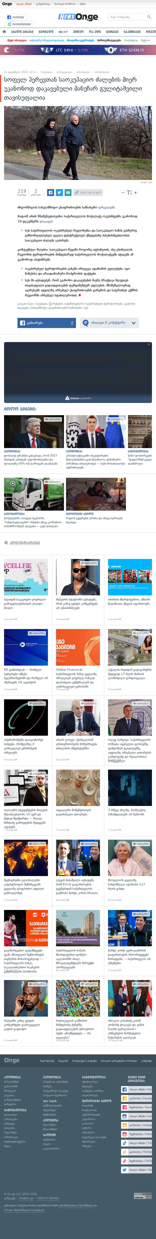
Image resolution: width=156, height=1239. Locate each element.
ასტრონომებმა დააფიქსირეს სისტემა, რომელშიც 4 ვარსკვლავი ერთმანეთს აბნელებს (26, 730)
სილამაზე (87, 1105)
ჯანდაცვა (9, 1123)
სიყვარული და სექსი (94, 1137)
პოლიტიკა (131, 40)
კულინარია (88, 1119)
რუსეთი (57, 303)
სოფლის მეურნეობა (55, 1095)
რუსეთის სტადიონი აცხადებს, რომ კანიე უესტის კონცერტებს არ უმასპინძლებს (78, 590)
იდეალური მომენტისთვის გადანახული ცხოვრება (78, 801)
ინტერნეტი (49, 1110)
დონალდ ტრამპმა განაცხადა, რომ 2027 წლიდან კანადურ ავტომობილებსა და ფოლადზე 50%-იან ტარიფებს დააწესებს (33, 440)
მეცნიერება (49, 1114)
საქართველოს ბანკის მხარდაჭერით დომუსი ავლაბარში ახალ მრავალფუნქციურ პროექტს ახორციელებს (78, 941)
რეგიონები (10, 1132)
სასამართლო (101, 72)
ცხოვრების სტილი (96, 1101)
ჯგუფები (18, 17)
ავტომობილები (91, 1114)
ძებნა (83, 3)
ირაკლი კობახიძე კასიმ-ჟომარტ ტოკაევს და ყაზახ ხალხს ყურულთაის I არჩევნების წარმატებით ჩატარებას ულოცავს (130, 1011)
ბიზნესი (47, 1086)
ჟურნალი (46, 32)
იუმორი (86, 1128)
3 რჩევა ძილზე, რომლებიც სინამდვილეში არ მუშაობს (130, 801)
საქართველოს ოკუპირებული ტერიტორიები (93, 303)
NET (63, 32)
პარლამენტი (11, 1081)
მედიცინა (87, 1086)
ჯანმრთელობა (94, 1077)
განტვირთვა (43, 3)
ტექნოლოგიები (52, 1105)
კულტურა (50, 1120)
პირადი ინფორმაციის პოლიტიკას (24, 1210)
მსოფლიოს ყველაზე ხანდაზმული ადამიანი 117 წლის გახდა (130, 871)
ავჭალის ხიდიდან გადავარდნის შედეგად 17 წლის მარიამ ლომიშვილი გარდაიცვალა (130, 660)
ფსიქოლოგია (90, 1081)
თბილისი (9, 1128)
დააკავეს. (47, 221)
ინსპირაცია (88, 1141)
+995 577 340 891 (47, 1198)
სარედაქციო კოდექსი (84, 1060)
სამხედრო (10, 1104)
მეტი (144, 40)
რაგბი (46, 1144)
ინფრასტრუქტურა (15, 1141)
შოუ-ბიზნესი (50, 1129)
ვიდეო (78, 32)
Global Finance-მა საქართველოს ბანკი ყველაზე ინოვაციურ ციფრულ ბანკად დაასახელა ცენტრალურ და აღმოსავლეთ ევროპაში (78, 660)
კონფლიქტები (12, 1099)
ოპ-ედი (95, 32)
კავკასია (9, 1095)
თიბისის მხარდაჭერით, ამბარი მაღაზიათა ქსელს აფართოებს (130, 590)
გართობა (87, 1123)
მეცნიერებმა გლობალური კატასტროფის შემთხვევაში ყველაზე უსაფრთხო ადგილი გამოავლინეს (26, 871)
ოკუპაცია (41, 303)
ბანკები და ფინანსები (55, 1081)
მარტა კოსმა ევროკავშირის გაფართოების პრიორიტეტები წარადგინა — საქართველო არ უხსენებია (130, 941)
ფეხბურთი (49, 1139)
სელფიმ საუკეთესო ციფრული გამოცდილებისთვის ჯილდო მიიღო (26, 590)
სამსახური (88, 1132)
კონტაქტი (146, 1060)
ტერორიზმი (11, 1086)
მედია (7, 1146)
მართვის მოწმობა (65, 3)
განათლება (10, 1119)
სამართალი (83, 72)
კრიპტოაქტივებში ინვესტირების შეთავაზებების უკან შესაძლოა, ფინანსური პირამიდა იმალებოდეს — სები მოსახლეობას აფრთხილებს (95, 442)
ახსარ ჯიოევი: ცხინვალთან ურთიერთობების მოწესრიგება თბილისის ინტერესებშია (78, 730)
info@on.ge (26, 1198)
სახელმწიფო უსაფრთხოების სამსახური (56, 308)
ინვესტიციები (21, 24)
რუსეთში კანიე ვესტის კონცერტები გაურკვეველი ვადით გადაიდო (26, 1011)
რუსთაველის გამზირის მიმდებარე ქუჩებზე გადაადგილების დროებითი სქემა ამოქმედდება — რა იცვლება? (78, 1011)
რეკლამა (63, 1060)
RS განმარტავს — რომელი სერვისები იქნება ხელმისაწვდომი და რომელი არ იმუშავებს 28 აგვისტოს (26, 660)
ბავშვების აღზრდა (93, 1090)
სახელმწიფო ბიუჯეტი (55, 1090)
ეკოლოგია (10, 1114)
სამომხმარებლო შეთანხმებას (75, 1205)
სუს (86, 308)
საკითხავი (132, 32)
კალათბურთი (51, 1148)
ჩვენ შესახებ (47, 1060)
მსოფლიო (10, 1090)
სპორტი (49, 1135)
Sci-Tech (50, 1101)
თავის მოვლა (90, 1095)
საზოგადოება (64, 72)
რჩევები (86, 1146)
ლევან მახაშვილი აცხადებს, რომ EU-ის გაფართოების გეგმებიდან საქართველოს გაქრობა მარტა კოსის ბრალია (78, 871)
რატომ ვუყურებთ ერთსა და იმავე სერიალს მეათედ (95, 501)
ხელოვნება (49, 1124)
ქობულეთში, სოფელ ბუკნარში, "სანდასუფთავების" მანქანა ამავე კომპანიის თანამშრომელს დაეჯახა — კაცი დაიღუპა (33, 503)
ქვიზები (112, 32)
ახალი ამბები (24, 3)
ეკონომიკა (52, 1077)
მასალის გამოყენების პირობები (119, 1060)
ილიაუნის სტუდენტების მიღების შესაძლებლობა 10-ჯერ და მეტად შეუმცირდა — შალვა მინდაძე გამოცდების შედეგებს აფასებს (26, 801)
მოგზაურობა (89, 1110)
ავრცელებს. (107, 207)
